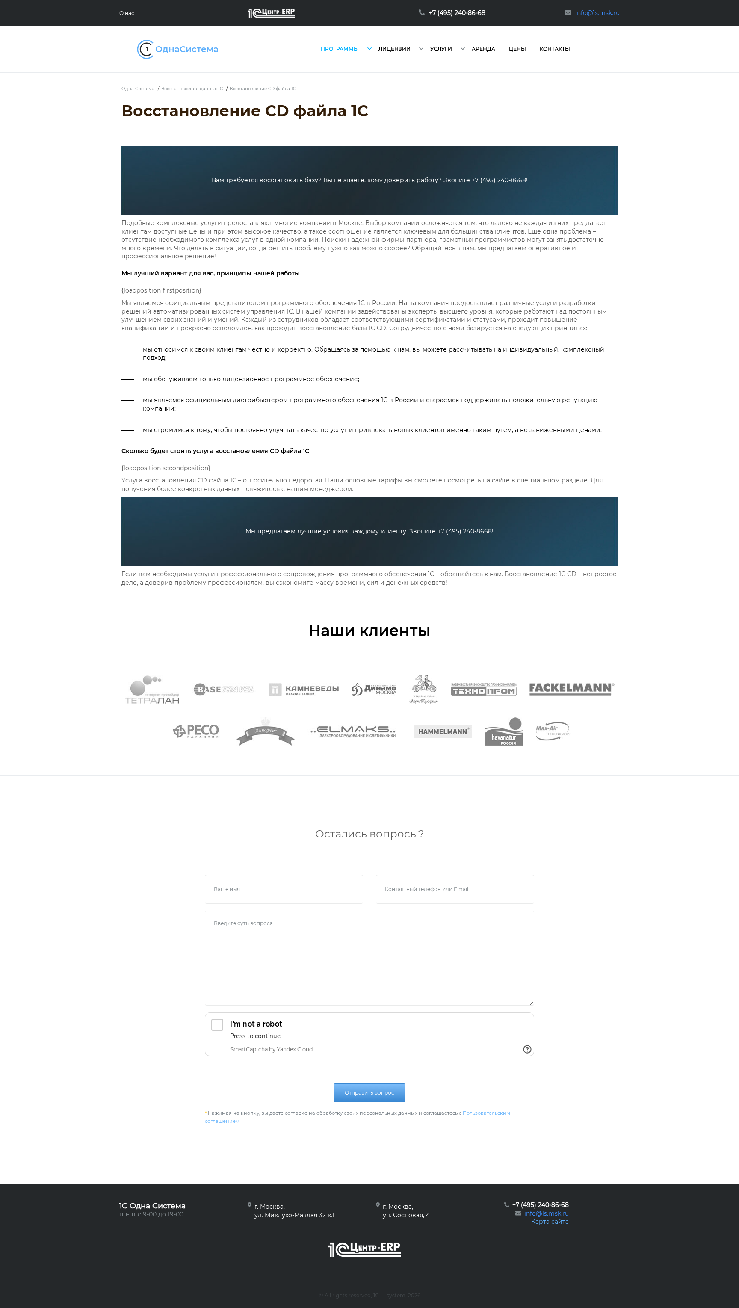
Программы (340, 49)
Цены (517, 49)
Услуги (441, 49)
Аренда (483, 49)
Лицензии (394, 49)
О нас (126, 13)
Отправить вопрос (369, 1092)
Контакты (555, 49)
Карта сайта (550, 1221)
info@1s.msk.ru (546, 1213)
